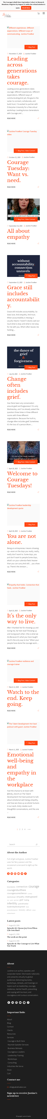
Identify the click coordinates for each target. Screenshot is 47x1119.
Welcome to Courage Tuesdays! (22, 480)
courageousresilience (17, 893)
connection (22, 886)
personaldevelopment (12, 910)
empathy (20, 896)
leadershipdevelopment (16, 907)
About (9, 1019)
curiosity (30, 893)
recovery (22, 910)
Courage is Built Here (16, 1041)
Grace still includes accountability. (23, 296)
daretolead (11, 897)
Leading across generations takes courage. (22, 71)
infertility (12, 903)
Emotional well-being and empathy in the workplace (21, 770)
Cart (8, 1073)
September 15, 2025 (15, 282)
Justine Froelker (30, 54)
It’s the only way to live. (21, 619)
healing (26, 900)
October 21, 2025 (14, 157)
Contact (10, 1026)
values (34, 910)
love (27, 907)
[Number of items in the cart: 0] (38, 13)
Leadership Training (16, 1055)
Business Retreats (15, 1048)
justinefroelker (23, 904)
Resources (11, 1034)
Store (9, 1070)
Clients (10, 1030)
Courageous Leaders (16, 1052)
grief (21, 900)
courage (34, 886)
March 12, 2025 (14, 687)
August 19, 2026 (14, 941)
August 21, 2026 (14, 934)
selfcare (28, 910)
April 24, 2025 (13, 531)
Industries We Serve (15, 1066)
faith (8, 900)
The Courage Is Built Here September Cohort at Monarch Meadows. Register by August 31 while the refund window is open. (23, 5)
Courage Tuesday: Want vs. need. (18, 171)
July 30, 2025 (13, 374)
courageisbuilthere (16, 890)
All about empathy (18, 234)
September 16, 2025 (15, 226)
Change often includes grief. (17, 388)
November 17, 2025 (15, 54)
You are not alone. (21, 539)
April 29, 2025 (13, 468)
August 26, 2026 (14, 925)
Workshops (12, 1059)
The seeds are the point (17, 937)
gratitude (16, 900)
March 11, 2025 (14, 750)
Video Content (30, 151)
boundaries (11, 887)
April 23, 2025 (13, 611)
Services (10, 1037)
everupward (31, 896)
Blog (9, 1023)
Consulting (12, 1062)
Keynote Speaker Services (18, 1044)
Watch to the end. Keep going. (23, 698)
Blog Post (31, 47)
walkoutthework (11, 913)
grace (11, 900)
